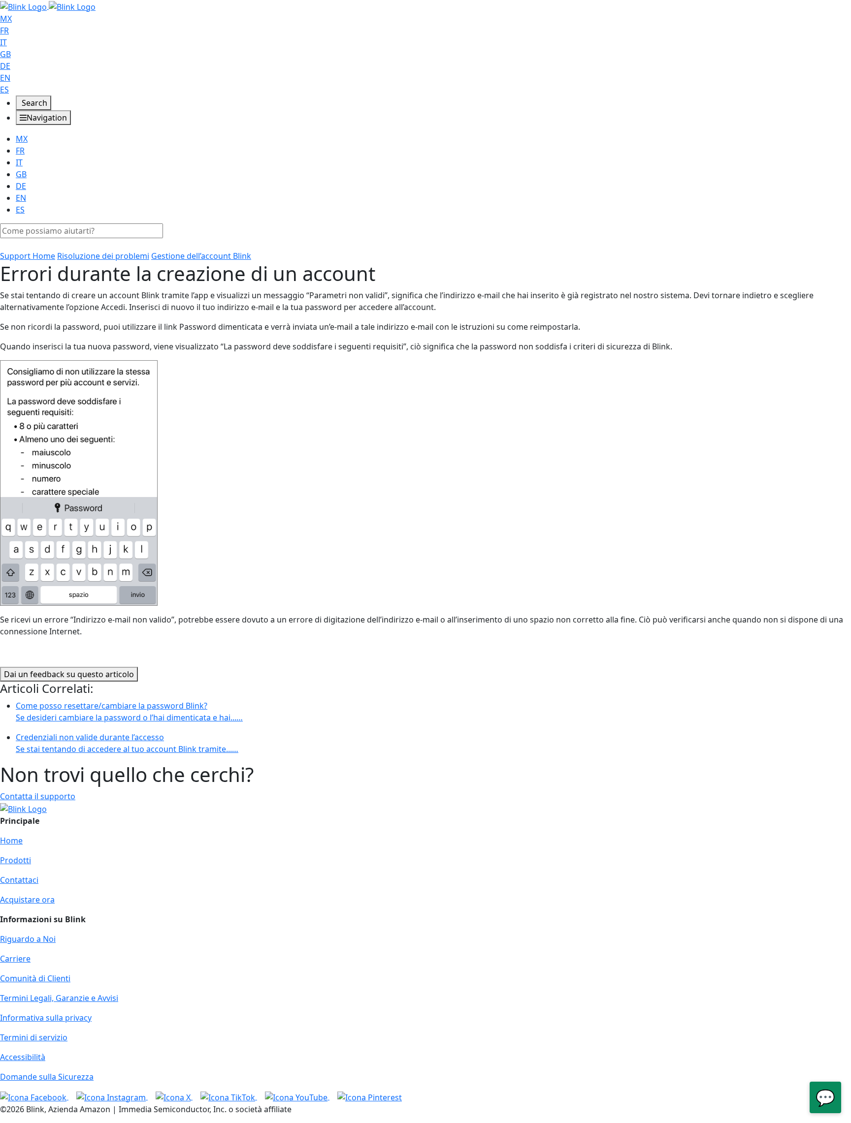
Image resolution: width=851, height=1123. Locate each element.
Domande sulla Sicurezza (47, 1076)
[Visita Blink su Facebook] (34, 1096)
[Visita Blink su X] (174, 1096)
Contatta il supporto (37, 796)
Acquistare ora (27, 899)
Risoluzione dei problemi (103, 255)
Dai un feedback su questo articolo (69, 674)
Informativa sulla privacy (46, 1017)
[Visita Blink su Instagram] (112, 1096)
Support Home (27, 255)
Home (11, 840)
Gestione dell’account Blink (201, 255)
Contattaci (19, 879)
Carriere (15, 958)
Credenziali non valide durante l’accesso (127, 743)
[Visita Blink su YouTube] (297, 1096)
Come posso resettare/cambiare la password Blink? (129, 711)
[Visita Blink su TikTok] (228, 1096)
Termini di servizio (33, 1037)
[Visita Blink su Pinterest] (369, 1096)
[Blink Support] (48, 5)
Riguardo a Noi (28, 939)
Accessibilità (22, 1057)
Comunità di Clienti (35, 978)
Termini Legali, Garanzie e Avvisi (59, 998)
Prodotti (15, 860)
